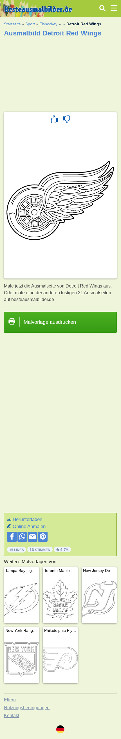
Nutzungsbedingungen (27, 707)
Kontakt (11, 715)
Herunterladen (27, 519)
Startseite (12, 24)
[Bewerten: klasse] (54, 120)
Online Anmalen (29, 526)
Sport (30, 24)
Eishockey (48, 24)
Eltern (10, 699)
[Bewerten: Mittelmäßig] (66, 120)
